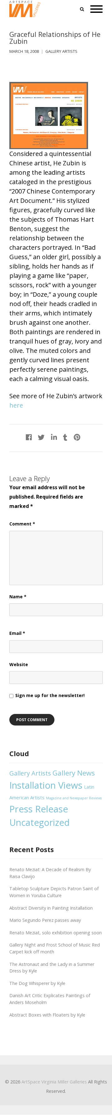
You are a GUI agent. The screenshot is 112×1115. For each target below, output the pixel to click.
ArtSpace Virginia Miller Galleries (54, 1082)
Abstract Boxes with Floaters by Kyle (47, 1015)
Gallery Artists (61, 51)
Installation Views (45, 785)
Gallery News (74, 772)
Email (17, 633)
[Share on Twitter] (41, 437)
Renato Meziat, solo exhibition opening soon (55, 933)
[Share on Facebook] (29, 437)
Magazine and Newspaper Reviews (74, 798)
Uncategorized (39, 822)
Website (18, 664)
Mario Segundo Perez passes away (45, 920)
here (16, 405)
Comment (22, 524)
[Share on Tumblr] (65, 437)
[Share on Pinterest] (77, 437)
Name (17, 597)
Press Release (38, 809)
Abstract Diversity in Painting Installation (51, 908)
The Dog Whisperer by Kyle (37, 983)
